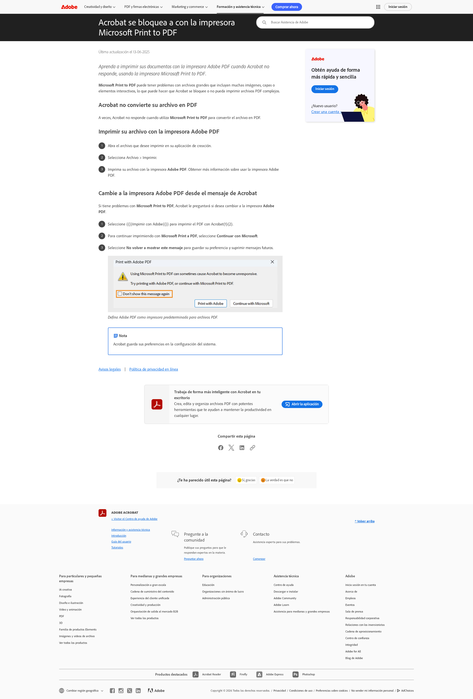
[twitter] (129, 690)
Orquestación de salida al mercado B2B (154, 611)
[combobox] (315, 22)
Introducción (118, 535)
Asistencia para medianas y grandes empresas (302, 611)
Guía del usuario (121, 541)
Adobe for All (353, 651)
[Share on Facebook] (221, 449)
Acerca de (351, 591)
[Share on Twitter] (231, 449)
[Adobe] (69, 7)
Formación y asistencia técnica (239, 7)
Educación (208, 585)
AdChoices (407, 690)
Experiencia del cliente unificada (150, 598)
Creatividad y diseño (98, 7)
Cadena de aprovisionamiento (363, 631)
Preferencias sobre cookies (332, 690)
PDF (61, 616)
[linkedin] (138, 690)
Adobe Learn (281, 605)
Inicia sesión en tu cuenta (360, 585)
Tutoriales (117, 547)
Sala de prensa (354, 611)
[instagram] (120, 690)
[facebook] (112, 690)
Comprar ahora (286, 7)
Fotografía (65, 596)
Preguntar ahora (193, 559)
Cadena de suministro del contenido (152, 591)
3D (61, 623)
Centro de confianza (357, 638)
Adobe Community (285, 598)
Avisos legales (110, 369)
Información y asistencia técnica (130, 529)
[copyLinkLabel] (252, 449)
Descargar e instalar (286, 591)
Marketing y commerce (188, 7)
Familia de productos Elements (78, 629)
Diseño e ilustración (71, 603)
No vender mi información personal (372, 690)
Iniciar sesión (398, 7)
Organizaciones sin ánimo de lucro (223, 591)
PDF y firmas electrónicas (141, 7)
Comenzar (259, 559)
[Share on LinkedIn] (242, 449)
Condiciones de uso (300, 690)
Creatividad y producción (145, 605)
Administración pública (216, 598)
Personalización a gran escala (148, 585)
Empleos (350, 598)
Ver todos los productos (73, 643)
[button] (378, 7)
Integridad (351, 645)
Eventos (350, 605)
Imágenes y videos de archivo (77, 636)
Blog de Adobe (354, 658)
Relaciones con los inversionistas (365, 625)
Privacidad (279, 690)
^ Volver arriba (364, 521)
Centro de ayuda (284, 585)
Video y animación (70, 609)
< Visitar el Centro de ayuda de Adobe (134, 519)
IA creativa (65, 589)
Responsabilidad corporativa (362, 618)
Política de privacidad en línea (153, 369)
